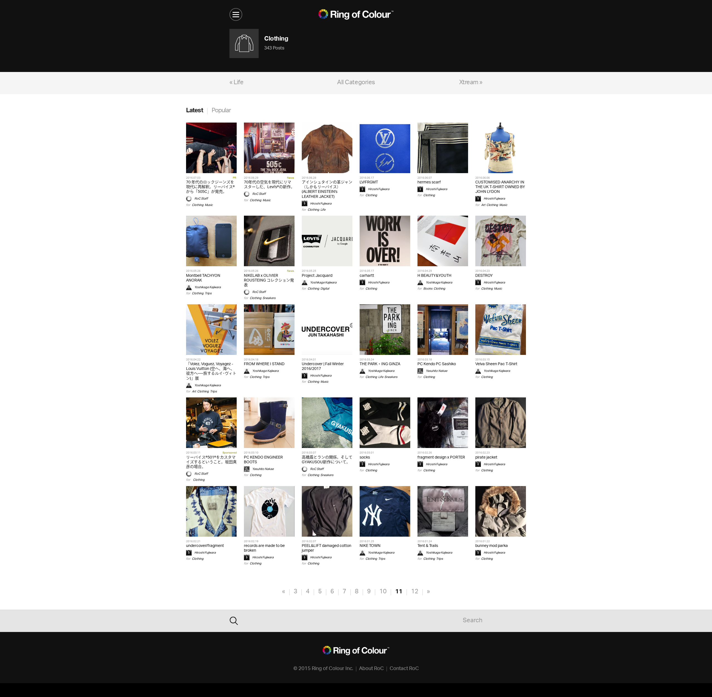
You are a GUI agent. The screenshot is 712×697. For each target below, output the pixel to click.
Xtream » (471, 83)
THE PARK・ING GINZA (380, 364)
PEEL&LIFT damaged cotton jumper (326, 548)
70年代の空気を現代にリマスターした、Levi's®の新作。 (269, 184)
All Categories (356, 83)
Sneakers (269, 298)
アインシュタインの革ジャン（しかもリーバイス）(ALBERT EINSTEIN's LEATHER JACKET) (327, 189)
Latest (194, 111)
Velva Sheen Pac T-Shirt (496, 364)
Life (322, 209)
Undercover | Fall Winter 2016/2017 (323, 366)
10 (383, 592)
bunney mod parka (491, 546)
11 (398, 592)
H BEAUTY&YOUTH (434, 276)
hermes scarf (429, 182)
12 (414, 592)
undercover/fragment (205, 546)
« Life (236, 83)
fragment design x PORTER (441, 457)
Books (427, 288)
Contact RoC (404, 669)
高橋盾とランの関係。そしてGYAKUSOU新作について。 (327, 460)
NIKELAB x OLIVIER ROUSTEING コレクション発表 (269, 281)
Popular (221, 111)
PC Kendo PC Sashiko (436, 364)
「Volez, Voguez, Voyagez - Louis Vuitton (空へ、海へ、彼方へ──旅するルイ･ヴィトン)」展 (211, 371)
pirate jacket (486, 457)
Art (483, 204)
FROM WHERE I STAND (264, 364)
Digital (324, 288)
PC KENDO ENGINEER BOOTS (263, 460)
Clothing (198, 204)
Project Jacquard (317, 276)
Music (209, 204)
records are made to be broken (264, 548)
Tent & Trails (427, 546)
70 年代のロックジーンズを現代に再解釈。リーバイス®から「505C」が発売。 (210, 187)
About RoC (371, 669)
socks (365, 457)
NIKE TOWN (370, 546)
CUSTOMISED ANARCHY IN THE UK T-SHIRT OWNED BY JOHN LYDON (500, 187)
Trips (208, 293)
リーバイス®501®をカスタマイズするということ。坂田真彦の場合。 (211, 462)
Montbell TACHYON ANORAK (203, 278)
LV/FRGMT (369, 182)
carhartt (367, 276)
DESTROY (484, 276)
